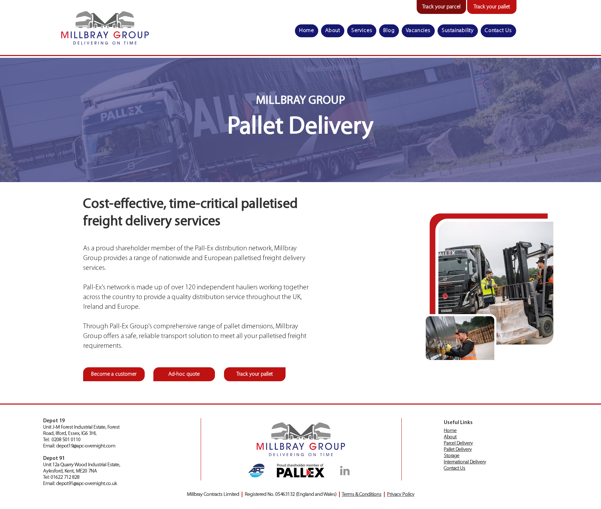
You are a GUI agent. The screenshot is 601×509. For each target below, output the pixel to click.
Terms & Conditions (362, 494)
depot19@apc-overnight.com (85, 446)
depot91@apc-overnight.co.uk (86, 483)
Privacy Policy (401, 494)
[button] (361, 30)
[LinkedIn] (345, 470)
